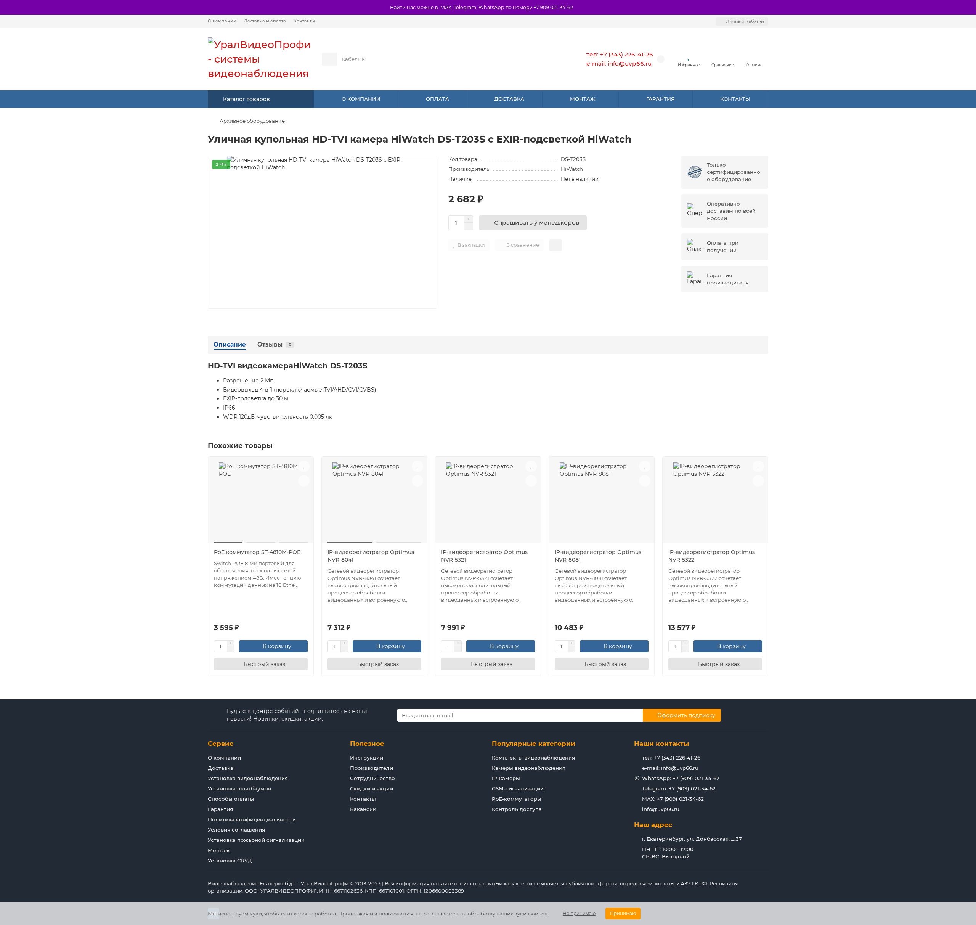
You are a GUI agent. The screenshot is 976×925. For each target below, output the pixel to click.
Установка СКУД (230, 861)
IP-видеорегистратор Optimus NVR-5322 (711, 556)
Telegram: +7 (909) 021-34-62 (679, 788)
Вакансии (363, 809)
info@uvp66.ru (660, 809)
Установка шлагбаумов (239, 788)
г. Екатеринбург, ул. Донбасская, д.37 (692, 839)
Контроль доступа (517, 809)
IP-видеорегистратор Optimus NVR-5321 (484, 556)
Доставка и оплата (265, 21)
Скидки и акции (371, 788)
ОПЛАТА (437, 99)
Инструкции (366, 758)
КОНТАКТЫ (735, 99)
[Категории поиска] (329, 59)
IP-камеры (506, 778)
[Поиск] (548, 59)
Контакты (304, 21)
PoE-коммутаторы (516, 799)
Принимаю (623, 913)
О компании (222, 21)
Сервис (220, 743)
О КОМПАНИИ (361, 99)
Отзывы (274, 344)
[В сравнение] (304, 481)
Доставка (220, 768)
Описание (230, 344)
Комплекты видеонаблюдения (533, 758)
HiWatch (572, 169)
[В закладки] (304, 466)
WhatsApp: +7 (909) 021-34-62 (680, 778)
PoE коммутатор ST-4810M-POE (257, 552)
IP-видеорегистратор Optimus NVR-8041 (370, 556)
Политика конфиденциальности (252, 819)
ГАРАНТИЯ (660, 99)
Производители (371, 768)
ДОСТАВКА (509, 99)
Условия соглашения (236, 830)
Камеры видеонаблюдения (528, 768)
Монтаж (219, 850)
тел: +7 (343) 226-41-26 (619, 54)
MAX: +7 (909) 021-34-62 (673, 799)
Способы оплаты (231, 799)
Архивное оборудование (252, 121)
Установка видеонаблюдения (248, 778)
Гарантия (220, 809)
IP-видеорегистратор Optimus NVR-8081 (598, 556)
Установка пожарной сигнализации (256, 840)
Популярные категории (533, 743)
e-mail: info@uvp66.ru (619, 63)
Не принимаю (579, 913)
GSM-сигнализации (518, 788)
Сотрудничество (372, 778)
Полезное (367, 743)
